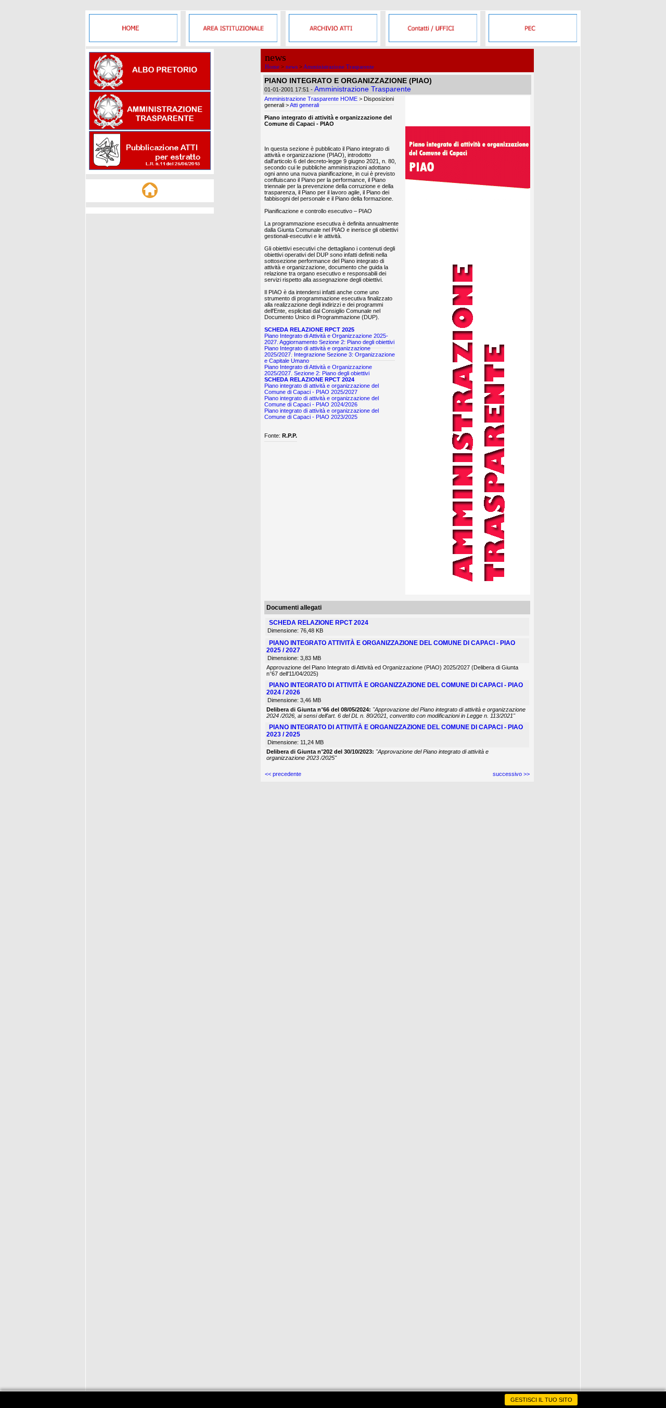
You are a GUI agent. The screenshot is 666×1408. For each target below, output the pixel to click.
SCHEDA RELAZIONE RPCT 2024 (309, 379)
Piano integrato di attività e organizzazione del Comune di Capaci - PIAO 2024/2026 (321, 401)
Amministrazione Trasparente (338, 66)
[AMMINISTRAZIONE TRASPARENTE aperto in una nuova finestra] (150, 128)
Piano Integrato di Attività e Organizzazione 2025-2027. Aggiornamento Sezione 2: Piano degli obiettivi (329, 339)
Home (272, 66)
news (292, 66)
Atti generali (304, 105)
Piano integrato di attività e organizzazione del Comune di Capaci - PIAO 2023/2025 (321, 413)
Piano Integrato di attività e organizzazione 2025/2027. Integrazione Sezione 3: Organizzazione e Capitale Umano (329, 354)
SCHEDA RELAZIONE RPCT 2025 (309, 329)
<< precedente (283, 774)
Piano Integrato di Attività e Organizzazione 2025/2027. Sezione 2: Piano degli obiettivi (318, 370)
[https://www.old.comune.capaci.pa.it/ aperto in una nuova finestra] (133, 40)
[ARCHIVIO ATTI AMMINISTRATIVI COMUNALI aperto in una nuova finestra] (333, 40)
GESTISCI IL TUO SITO (541, 1400)
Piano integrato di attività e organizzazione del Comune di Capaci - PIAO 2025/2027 (321, 389)
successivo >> (511, 774)
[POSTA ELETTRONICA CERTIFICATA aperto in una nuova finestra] (533, 40)
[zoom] (467, 592)
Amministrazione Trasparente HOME (310, 99)
